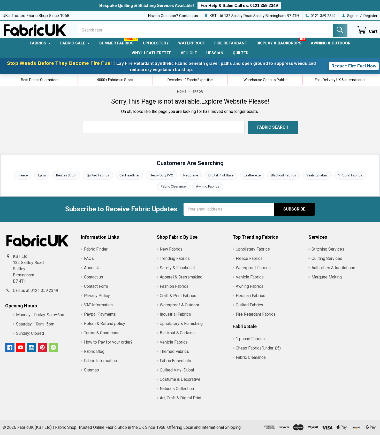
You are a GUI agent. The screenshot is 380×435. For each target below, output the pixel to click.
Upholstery (156, 43)
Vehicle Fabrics (174, 342)
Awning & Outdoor (331, 43)
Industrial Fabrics (175, 314)
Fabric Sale (72, 43)
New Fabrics (171, 249)
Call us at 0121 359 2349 (35, 290)
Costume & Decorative (180, 379)
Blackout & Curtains (177, 332)
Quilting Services (326, 258)
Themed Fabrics (174, 351)
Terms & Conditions (101, 332)
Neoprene (190, 175)
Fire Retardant (230, 43)
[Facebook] (9, 347)
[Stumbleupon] (53, 347)
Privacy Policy (97, 295)
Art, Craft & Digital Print (180, 397)
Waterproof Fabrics (253, 267)
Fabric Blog (94, 351)
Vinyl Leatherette (151, 53)
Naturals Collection (177, 388)
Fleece (23, 175)
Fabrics (38, 43)
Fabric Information (100, 360)
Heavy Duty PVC (161, 175)
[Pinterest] (42, 347)
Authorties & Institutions (333, 267)
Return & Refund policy (104, 323)
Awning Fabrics (207, 186)
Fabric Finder (96, 249)
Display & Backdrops (278, 43)
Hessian (214, 53)
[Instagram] (31, 347)
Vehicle (189, 53)
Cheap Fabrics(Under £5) (258, 348)
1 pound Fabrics (250, 338)
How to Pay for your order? (108, 342)
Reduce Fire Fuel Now (353, 66)
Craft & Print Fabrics (178, 295)
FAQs (89, 258)
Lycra (42, 175)
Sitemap (91, 370)
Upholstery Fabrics (253, 249)
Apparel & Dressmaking (181, 277)
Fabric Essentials (175, 360)
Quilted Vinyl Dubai (177, 370)
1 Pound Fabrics (350, 175)
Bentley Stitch (66, 175)
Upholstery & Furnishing (181, 323)
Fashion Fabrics (174, 286)
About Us (92, 267)
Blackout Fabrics (283, 175)
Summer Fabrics (116, 43)
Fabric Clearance (173, 186)
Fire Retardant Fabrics (256, 314)
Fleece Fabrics (249, 258)
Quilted (240, 53)
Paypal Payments (100, 314)
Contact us (93, 277)
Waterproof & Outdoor (179, 304)
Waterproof (191, 43)
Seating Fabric (317, 175)
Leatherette (252, 175)
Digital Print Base (220, 175)
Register (370, 15)
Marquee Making (326, 277)
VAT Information (98, 304)
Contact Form (96, 286)
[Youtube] (20, 347)
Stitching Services (327, 249)
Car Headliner (129, 175)
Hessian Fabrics (250, 295)
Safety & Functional (177, 267)
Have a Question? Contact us (173, 15)
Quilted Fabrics (98, 175)
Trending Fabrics (175, 258)
